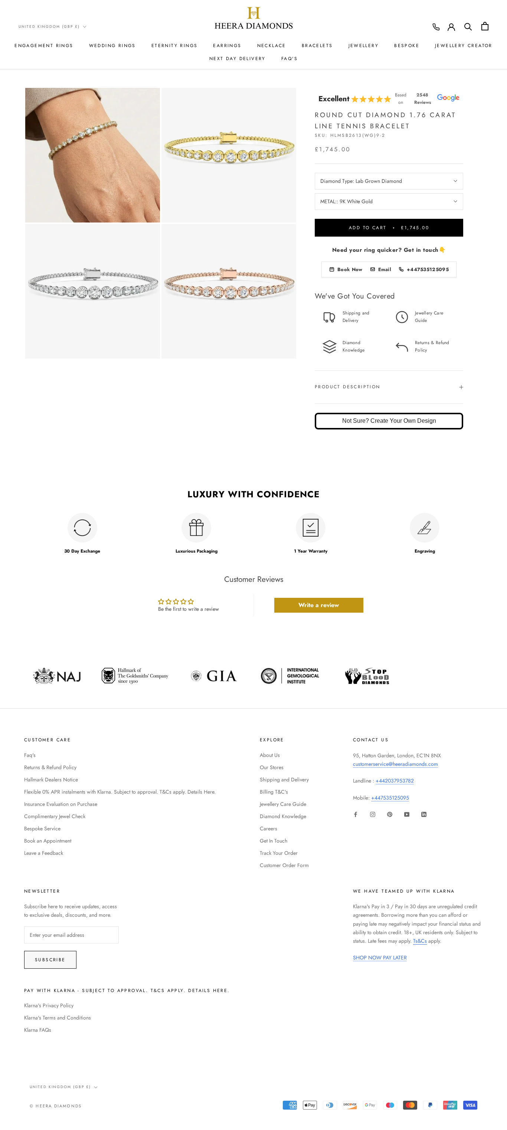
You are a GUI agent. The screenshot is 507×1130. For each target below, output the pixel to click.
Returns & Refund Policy (50, 767)
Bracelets (317, 45)
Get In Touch (273, 840)
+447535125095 (390, 797)
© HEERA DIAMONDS (56, 1106)
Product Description (347, 386)
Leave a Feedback (43, 853)
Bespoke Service (42, 828)
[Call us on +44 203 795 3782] (436, 27)
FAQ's (289, 58)
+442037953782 (395, 780)
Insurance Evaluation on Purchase (60, 804)
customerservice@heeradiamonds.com (395, 764)
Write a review (318, 605)
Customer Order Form (284, 865)
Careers (268, 828)
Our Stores (272, 767)
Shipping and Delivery (284, 779)
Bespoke (406, 45)
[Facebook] (355, 814)
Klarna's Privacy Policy (48, 1005)
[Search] (468, 26)
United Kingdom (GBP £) (49, 26)
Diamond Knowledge (283, 816)
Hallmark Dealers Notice (51, 779)
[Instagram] (372, 814)
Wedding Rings (112, 45)
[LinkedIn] (423, 814)
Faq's (30, 755)
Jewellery (364, 45)
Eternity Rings (174, 45)
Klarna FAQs (37, 1030)
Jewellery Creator (464, 45)
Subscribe (50, 959)
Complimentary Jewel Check (54, 816)
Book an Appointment (47, 840)
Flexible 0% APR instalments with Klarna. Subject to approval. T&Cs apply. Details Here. (120, 791)
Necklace (271, 45)
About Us (270, 755)
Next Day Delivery (237, 58)
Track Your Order (279, 853)
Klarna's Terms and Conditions (57, 1017)
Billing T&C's (274, 791)
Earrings (227, 45)
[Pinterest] (389, 814)
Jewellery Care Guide (283, 804)
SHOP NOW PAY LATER (380, 957)
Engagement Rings (43, 45)
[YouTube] (406, 814)
